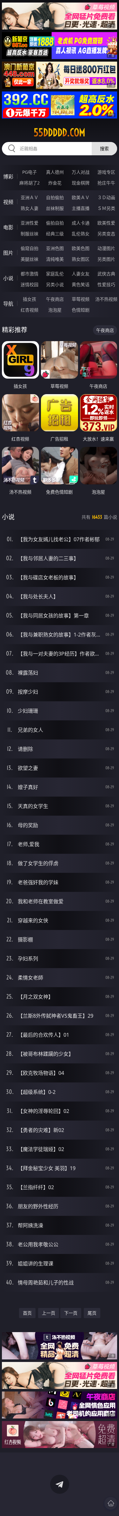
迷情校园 (29, 284)
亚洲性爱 (29, 223)
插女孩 (29, 299)
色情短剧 (80, 310)
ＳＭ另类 (106, 208)
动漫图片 (106, 248)
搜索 (104, 148)
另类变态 (106, 234)
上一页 (48, 1313)
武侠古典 (106, 274)
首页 (27, 1313)
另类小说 (55, 284)
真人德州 (55, 172)
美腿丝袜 (29, 259)
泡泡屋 (55, 310)
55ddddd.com (59, 132)
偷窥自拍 (29, 248)
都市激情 (29, 274)
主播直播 (80, 208)
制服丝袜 (29, 234)
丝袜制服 (55, 208)
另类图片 (106, 259)
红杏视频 (29, 310)
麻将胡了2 (29, 183)
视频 (8, 202)
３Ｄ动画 (106, 197)
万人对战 (80, 172)
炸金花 (55, 183)
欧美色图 (80, 248)
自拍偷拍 (55, 197)
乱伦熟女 (80, 234)
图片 (8, 252)
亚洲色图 (55, 248)
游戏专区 (106, 172)
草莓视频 (80, 299)
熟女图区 (80, 259)
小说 (8, 278)
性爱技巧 (106, 284)
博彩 (8, 176)
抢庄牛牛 (106, 183)
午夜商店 (55, 299)
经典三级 (55, 234)
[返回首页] (110, 1503)
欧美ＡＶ (80, 197)
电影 (8, 227)
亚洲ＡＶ (29, 197)
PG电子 (29, 172)
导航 (8, 303)
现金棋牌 (80, 183)
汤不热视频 (106, 299)
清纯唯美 (55, 259)
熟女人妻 (29, 208)
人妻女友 (80, 274)
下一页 (70, 1313)
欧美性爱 (106, 223)
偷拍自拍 (55, 223)
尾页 (92, 1313)
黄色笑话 (80, 284)
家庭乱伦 (55, 274)
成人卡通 (80, 223)
